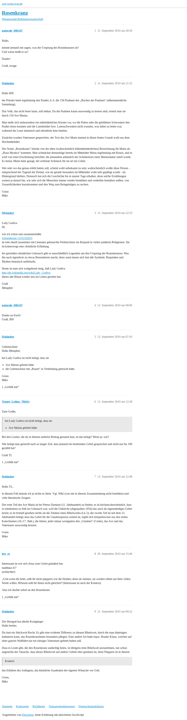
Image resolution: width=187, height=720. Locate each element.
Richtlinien (39, 706)
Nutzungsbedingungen (62, 706)
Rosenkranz (15, 13)
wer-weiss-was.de (12, 3)
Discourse (28, 714)
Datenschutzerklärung (91, 706)
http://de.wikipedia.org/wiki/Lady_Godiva (26, 272)
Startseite (7, 706)
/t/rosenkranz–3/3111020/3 (17, 238)
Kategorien (22, 706)
